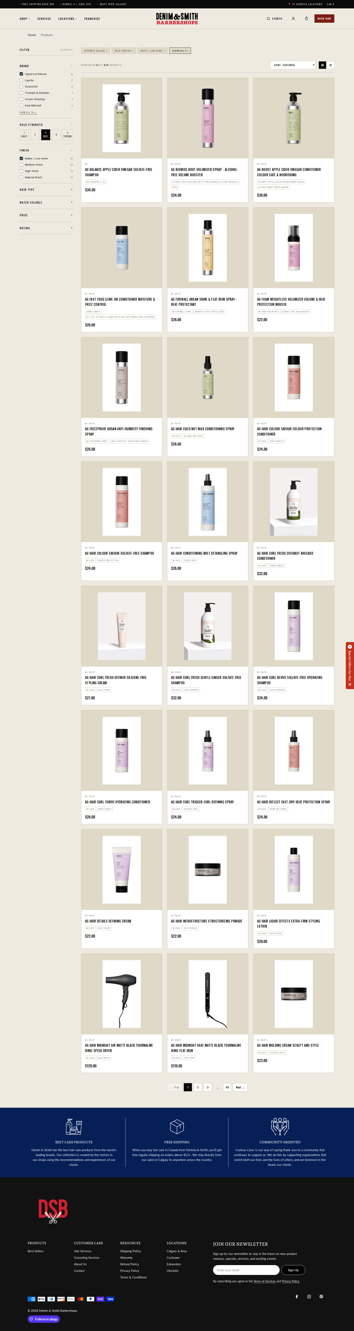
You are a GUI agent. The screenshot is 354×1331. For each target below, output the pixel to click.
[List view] (330, 65)
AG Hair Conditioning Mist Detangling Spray (204, 553)
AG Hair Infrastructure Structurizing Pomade (206, 921)
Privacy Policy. (291, 1281)
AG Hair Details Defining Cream (108, 921)
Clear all (67, 49)
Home (32, 35)
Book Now (324, 18)
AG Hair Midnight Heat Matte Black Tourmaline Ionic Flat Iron (206, 1048)
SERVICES (44, 18)
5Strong (68, 134)
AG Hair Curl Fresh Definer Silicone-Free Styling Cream (116, 680)
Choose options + (122, 153)
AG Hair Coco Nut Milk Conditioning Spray (203, 428)
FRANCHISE (92, 18)
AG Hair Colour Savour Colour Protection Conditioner (289, 431)
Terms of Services (265, 1281)
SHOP (25, 18)
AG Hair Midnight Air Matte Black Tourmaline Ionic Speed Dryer (119, 1048)
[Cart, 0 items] (306, 18)
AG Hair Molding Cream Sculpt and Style (288, 1045)
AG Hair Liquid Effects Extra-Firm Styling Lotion (288, 924)
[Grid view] (322, 65)
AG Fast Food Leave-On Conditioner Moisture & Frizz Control (120, 302)
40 (227, 1087)
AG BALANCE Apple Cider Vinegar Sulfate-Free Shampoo (118, 172)
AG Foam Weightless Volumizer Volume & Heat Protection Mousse (291, 302)
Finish (24, 150)
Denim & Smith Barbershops (58, 1310)
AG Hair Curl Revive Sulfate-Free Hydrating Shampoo (289, 680)
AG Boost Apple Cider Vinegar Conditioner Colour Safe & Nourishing (289, 172)
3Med (45, 134)
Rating (25, 228)
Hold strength (31, 125)
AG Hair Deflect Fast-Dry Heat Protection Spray (293, 801)
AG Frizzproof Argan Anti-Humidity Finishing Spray (119, 431)
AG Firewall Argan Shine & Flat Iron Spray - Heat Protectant (204, 302)
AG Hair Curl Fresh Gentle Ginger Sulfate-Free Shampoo (206, 680)
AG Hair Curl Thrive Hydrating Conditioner (117, 801)
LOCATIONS (67, 18)
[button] (350, 665)
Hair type (27, 189)
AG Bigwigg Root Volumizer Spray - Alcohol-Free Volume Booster (204, 172)
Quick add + (208, 153)
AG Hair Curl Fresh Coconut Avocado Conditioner (285, 556)
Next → (240, 1087)
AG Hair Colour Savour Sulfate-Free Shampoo (119, 553)
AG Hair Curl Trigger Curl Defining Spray (202, 801)
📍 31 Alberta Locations (305, 4)
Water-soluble (31, 202)
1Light (24, 134)
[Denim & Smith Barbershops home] (177, 18)
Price (24, 215)
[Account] (293, 18)
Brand (24, 66)
